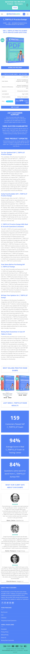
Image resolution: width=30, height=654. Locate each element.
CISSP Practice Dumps (22, 393)
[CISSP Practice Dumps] (22, 383)
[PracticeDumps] (13, 14)
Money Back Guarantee (7, 640)
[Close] (27, 5)
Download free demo (15, 67)
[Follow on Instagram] (5, 603)
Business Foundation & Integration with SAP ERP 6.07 (16, 23)
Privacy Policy (4, 632)
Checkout (3, 618)
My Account (4, 612)
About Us (3, 637)
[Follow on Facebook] (2, 603)
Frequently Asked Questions (8, 620)
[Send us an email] (10, 603)
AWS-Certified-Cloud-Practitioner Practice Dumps (7, 395)
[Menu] (2, 14)
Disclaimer (4, 629)
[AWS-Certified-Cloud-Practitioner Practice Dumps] (7, 383)
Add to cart (15, 107)
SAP (9, 23)
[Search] (24, 14)
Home (5, 23)
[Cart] (27, 14)
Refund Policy (4, 635)
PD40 (15, 8)
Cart (2, 615)
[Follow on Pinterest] (13, 603)
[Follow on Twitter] (7, 603)
